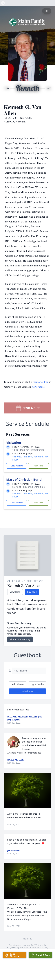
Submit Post (27, 691)
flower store (38, 386)
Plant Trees (38, 465)
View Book (15, 591)
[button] (27, 790)
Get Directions (17, 465)
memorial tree (40, 382)
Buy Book (32, 591)
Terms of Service (36, 947)
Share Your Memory (20, 639)
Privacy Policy (19, 947)
